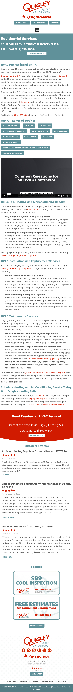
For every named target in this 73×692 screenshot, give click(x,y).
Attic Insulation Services (14, 131)
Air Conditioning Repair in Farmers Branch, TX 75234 (34, 451)
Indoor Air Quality (11, 142)
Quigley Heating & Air (11, 76)
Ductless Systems (10, 137)
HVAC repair (33, 209)
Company (11, 681)
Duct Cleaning (60, 131)
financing (25, 102)
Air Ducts (29, 125)
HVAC (35, 681)
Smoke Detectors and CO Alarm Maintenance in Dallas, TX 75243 (36, 485)
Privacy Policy (45, 687)
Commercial (48, 681)
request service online (53, 404)
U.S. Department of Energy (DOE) (43, 358)
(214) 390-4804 (39, 17)
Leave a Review (36, 674)
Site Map (36, 689)
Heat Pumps (47, 137)
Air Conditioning (10, 125)
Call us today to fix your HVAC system (18, 255)
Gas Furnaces (30, 137)
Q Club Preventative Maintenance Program (45, 372)
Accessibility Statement (61, 687)
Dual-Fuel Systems (40, 131)
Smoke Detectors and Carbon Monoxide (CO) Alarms (25, 148)
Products (25, 681)
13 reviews (38, 671)
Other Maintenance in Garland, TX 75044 (27, 526)
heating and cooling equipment (16, 268)
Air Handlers (45, 125)
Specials (62, 681)
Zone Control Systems (12, 153)
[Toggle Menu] (37, 30)
